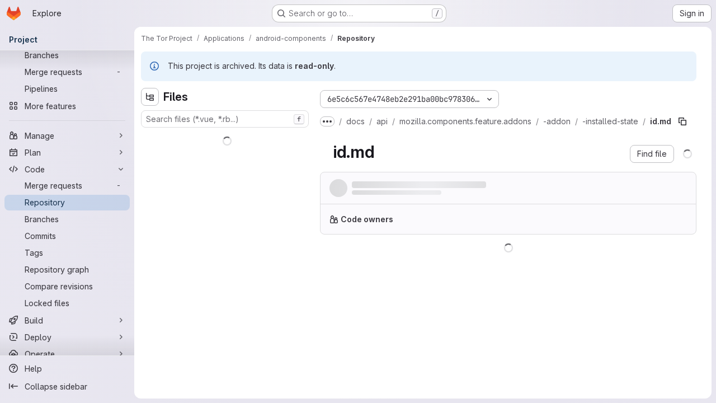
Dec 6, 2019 (459, 195)
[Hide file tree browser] (150, 97)
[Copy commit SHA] (633, 190)
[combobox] (225, 119)
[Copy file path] (682, 121)
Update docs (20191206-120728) (417, 185)
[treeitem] (226, 139)
